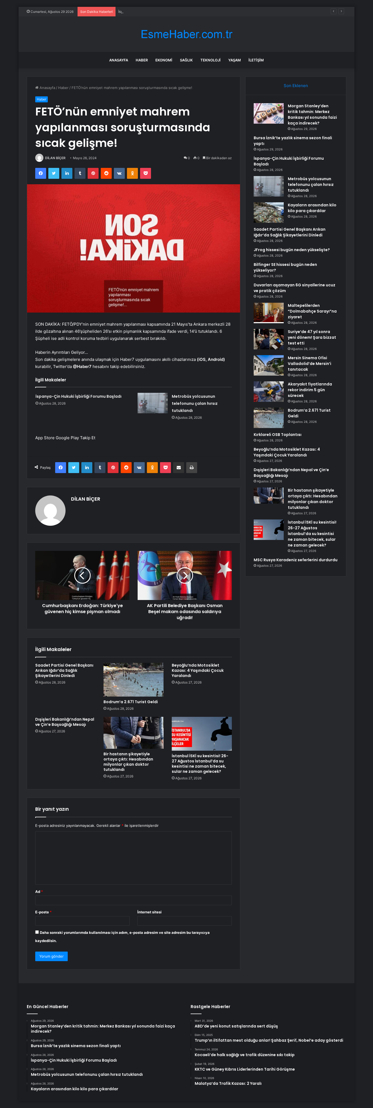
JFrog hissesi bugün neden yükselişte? (292, 250)
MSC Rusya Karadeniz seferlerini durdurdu (296, 560)
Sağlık (186, 60)
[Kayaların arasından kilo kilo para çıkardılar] (269, 212)
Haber (142, 60)
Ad (39, 891)
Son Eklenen (296, 85)
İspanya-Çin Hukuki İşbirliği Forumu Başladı (154, 11)
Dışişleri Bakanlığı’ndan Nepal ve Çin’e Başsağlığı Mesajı (64, 722)
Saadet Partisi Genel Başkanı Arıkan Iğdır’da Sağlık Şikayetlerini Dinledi (64, 670)
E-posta (43, 912)
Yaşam (234, 60)
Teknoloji (210, 60)
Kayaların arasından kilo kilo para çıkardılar (312, 207)
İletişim (256, 60)
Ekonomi (163, 60)
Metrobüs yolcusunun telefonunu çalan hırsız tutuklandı (195, 403)
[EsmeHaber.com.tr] (186, 34)
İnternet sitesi (149, 912)
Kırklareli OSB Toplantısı (277, 434)
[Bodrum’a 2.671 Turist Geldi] (133, 680)
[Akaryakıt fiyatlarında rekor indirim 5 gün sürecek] (269, 391)
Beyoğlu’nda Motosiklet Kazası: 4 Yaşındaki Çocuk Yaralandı (198, 670)
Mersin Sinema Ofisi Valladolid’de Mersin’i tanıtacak (309, 363)
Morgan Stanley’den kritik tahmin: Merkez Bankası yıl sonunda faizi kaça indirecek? (312, 114)
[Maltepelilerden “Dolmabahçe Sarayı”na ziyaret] (269, 313)
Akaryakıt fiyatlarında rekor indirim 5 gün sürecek (310, 389)
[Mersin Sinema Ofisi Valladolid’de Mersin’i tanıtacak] (269, 365)
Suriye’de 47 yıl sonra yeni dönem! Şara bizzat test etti (312, 337)
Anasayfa (118, 60)
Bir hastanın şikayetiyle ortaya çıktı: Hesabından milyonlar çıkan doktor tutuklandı (128, 761)
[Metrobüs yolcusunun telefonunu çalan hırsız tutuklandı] (153, 403)
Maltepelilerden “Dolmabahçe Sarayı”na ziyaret (312, 311)
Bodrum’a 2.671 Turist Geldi (130, 702)
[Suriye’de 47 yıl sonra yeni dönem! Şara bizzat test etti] (269, 339)
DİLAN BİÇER (55, 158)
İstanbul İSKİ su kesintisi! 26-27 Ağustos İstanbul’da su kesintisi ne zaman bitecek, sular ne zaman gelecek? (200, 763)
